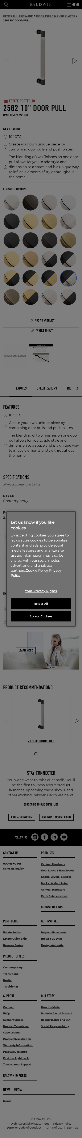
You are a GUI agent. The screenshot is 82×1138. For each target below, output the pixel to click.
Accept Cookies (41, 616)
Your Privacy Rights (41, 591)
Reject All (41, 603)
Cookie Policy (37, 571)
